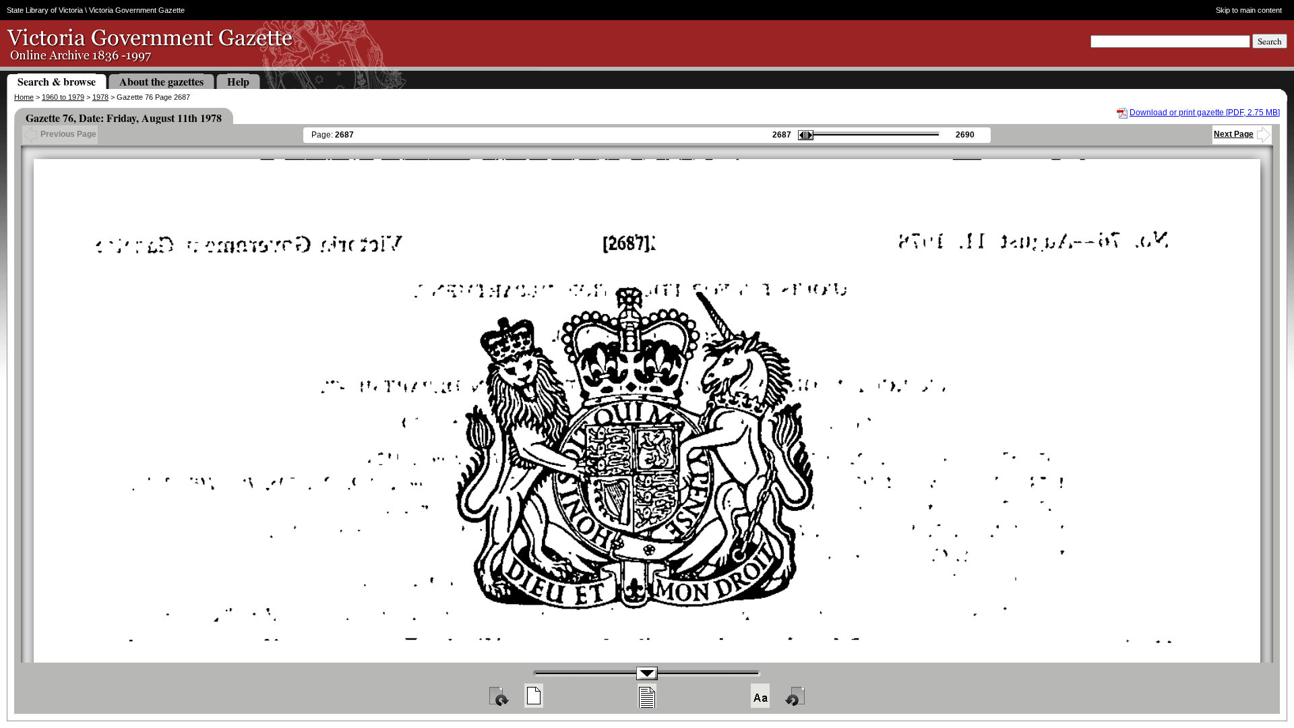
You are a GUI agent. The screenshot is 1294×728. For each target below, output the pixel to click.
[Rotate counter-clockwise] (796, 695)
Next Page (1234, 134)
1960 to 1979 (63, 97)
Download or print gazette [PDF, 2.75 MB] (1205, 112)
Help (238, 81)
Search (1270, 41)
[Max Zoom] (760, 695)
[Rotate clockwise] (498, 695)
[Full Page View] (534, 695)
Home (24, 97)
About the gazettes (161, 81)
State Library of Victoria (45, 10)
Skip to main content (1248, 10)
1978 (100, 97)
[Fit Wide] (647, 695)
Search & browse (57, 81)
